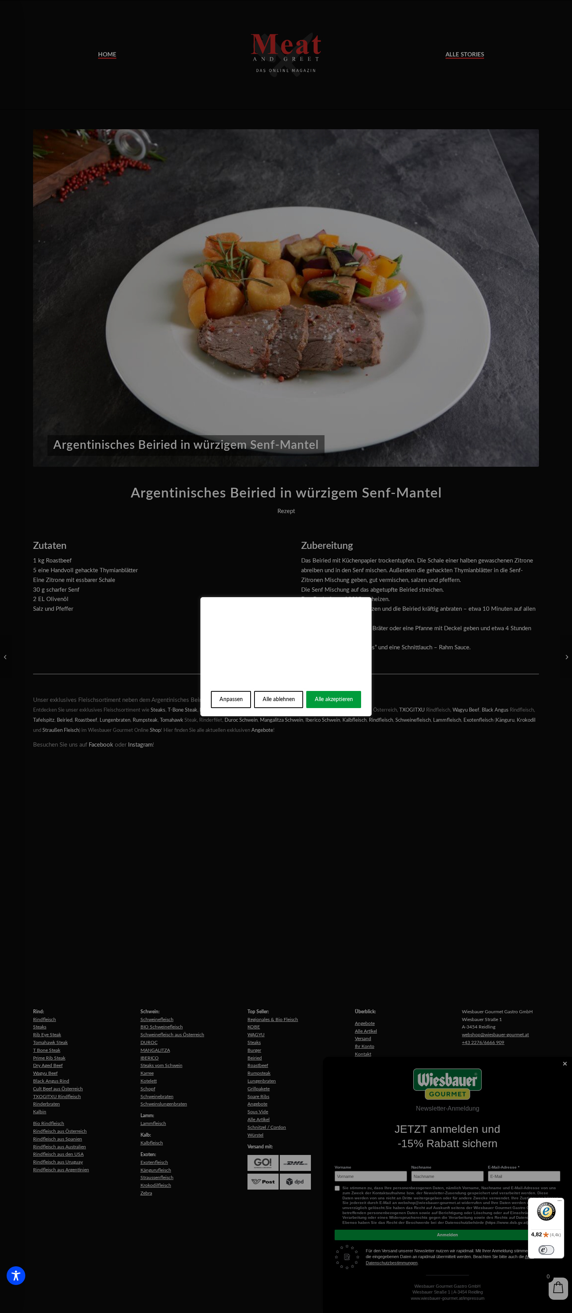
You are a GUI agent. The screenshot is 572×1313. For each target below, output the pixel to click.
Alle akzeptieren (334, 699)
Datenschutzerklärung (297, 680)
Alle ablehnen (279, 699)
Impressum (236, 680)
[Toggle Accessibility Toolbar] (16, 1276)
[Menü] (559, 1202)
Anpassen (231, 699)
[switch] (546, 1250)
